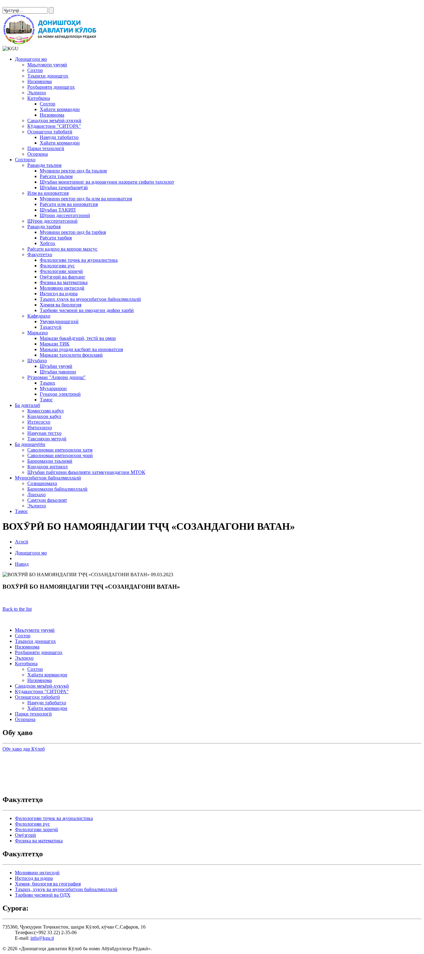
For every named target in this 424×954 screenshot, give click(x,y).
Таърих (47, 383)
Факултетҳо (39, 254)
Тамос (46, 399)
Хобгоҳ (47, 243)
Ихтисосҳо (38, 422)
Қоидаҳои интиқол (47, 466)
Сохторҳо (25, 159)
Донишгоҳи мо (31, 59)
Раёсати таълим (56, 176)
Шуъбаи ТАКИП (58, 209)
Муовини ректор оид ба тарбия (73, 232)
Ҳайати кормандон (60, 109)
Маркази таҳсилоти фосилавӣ (71, 355)
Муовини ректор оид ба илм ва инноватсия (86, 198)
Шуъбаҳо (37, 360)
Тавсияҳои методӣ (46, 438)
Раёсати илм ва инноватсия (69, 204)
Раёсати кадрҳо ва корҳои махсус (62, 249)
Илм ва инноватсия (48, 193)
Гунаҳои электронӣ (60, 394)
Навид (22, 564)
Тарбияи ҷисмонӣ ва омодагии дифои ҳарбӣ (87, 310)
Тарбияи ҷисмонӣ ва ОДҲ (42, 895)
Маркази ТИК (55, 343)
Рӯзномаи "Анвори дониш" (56, 377)
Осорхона (37, 154)
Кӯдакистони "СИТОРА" (54, 126)
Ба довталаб (27, 405)
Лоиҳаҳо (36, 494)
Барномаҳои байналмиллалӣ (57, 489)
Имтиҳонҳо (39, 427)
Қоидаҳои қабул (44, 416)
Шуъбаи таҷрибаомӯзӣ (64, 187)
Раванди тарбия (44, 226)
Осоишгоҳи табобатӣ (49, 131)
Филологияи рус (57, 265)
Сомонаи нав (16, 5)
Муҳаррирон (53, 388)
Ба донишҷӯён (30, 444)
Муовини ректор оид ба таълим (73, 170)
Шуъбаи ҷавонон (58, 371)
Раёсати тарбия (56, 237)
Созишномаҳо (42, 483)
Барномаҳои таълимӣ (49, 461)
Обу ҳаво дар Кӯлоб (23, 748)
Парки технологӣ (45, 148)
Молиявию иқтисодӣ (62, 288)
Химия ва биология (60, 304)
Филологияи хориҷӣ (61, 271)
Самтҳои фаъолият (47, 500)
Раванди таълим (44, 165)
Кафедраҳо (38, 316)
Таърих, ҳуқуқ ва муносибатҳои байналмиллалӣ (66, 889)
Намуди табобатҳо (59, 137)
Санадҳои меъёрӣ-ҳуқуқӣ (54, 120)
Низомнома (39, 81)
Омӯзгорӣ (25, 835)
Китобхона (38, 98)
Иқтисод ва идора (59, 293)
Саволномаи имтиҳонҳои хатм (59, 449)
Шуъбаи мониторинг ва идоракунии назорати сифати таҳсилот (107, 182)
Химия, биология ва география (48, 883)
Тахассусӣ (50, 327)
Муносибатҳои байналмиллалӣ (48, 477)
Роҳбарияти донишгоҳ (51, 87)
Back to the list (17, 609)
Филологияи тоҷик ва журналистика (79, 260)
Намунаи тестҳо (44, 433)
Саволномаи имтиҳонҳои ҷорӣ (60, 455)
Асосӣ (21, 541)
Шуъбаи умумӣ (56, 366)
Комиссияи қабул (45, 410)
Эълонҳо (36, 92)
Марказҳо (37, 332)
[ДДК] (50, 43)
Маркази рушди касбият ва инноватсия (81, 349)
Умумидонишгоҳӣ (59, 321)
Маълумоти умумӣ (47, 64)
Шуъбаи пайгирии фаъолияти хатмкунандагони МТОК (86, 472)
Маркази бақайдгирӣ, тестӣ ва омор (78, 338)
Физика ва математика (64, 282)
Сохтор (35, 70)
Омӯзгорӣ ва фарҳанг (62, 276)
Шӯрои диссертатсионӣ (65, 215)
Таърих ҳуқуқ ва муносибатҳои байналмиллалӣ (90, 299)
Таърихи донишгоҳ (47, 75)
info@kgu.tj (42, 938)
